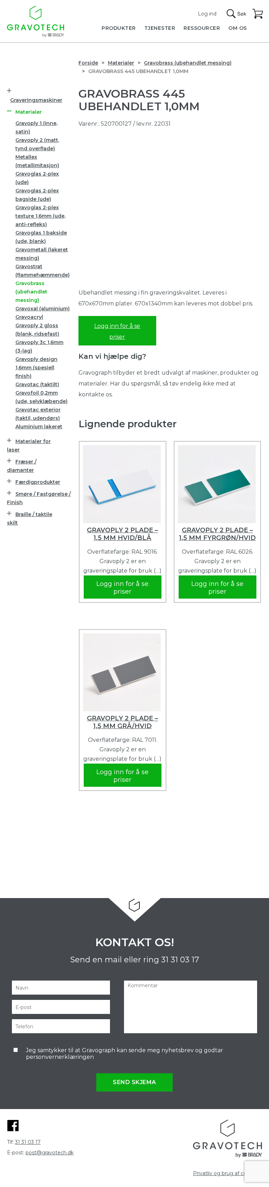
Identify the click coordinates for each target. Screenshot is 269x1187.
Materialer (121, 63)
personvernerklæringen (60, 1057)
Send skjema (134, 1082)
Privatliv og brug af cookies (226, 1173)
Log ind (207, 14)
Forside (88, 63)
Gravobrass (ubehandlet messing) (188, 63)
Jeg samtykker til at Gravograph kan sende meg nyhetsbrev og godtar (124, 1053)
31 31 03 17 (180, 959)
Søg (236, 13)
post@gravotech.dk (50, 1152)
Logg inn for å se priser (117, 331)
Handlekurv (258, 14)
